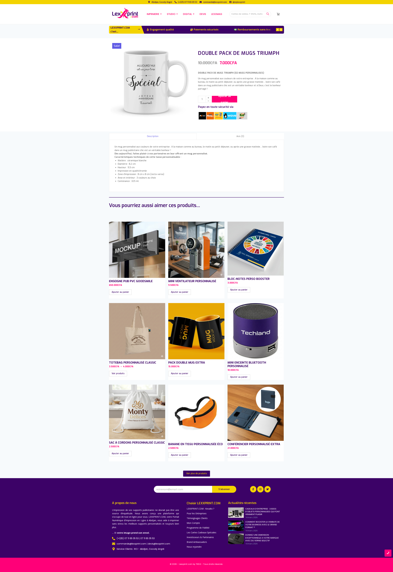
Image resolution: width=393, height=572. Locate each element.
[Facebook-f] (253, 489)
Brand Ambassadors (197, 542)
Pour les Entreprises (196, 513)
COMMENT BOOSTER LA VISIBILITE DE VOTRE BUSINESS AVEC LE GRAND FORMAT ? (262, 525)
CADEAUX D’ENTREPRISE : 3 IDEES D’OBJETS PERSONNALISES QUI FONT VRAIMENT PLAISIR (262, 511)
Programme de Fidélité (198, 527)
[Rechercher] (268, 14)
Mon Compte (193, 522)
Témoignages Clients (197, 518)
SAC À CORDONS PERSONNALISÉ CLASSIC (137, 442)
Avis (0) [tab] (240, 136)
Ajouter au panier (224, 99)
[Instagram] (260, 489)
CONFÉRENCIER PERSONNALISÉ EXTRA (254, 444)
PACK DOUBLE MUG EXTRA (186, 362)
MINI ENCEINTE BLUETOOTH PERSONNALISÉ (247, 364)
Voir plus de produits (196, 473)
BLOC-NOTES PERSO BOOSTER (249, 279)
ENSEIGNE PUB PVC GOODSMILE (131, 281)
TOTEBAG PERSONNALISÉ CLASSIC (132, 362)
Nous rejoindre (194, 546)
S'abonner (224, 489)
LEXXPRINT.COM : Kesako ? (200, 508)
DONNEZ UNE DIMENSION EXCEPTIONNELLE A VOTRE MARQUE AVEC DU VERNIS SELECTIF (262, 538)
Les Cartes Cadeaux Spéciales (201, 532)
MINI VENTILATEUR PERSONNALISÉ (192, 281)
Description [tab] (152, 136)
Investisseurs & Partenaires (200, 537)
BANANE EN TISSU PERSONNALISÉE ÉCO (195, 444)
